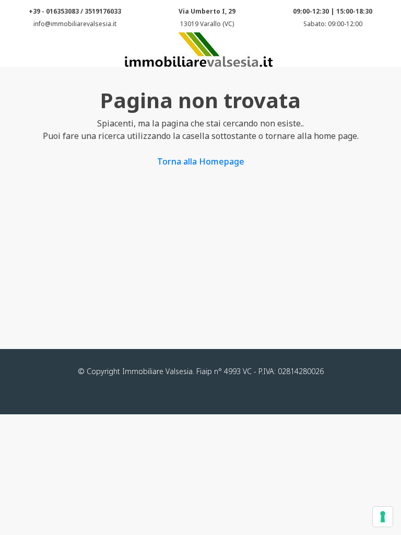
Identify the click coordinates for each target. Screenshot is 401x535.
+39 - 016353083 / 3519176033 (75, 11)
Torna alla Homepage (200, 161)
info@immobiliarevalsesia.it (74, 23)
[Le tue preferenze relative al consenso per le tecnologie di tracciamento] (383, 517)
